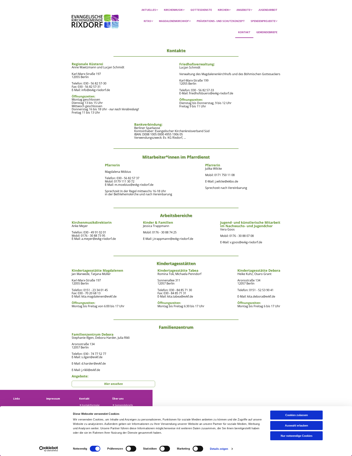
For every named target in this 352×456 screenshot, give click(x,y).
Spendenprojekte (263, 21)
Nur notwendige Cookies (296, 435)
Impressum (53, 398)
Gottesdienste (201, 10)
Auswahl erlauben (296, 425)
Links (16, 398)
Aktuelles (149, 10)
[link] (150, 10)
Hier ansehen (113, 384)
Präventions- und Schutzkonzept (221, 21)
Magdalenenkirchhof (174, 21)
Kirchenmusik (173, 10)
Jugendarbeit (267, 10)
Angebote (243, 10)
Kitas (147, 21)
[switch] (131, 449)
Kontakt (244, 32)
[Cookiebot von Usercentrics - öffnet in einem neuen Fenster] (49, 449)
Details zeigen (219, 448)
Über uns (118, 398)
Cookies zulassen (296, 415)
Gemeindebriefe (266, 32)
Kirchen (223, 10)
